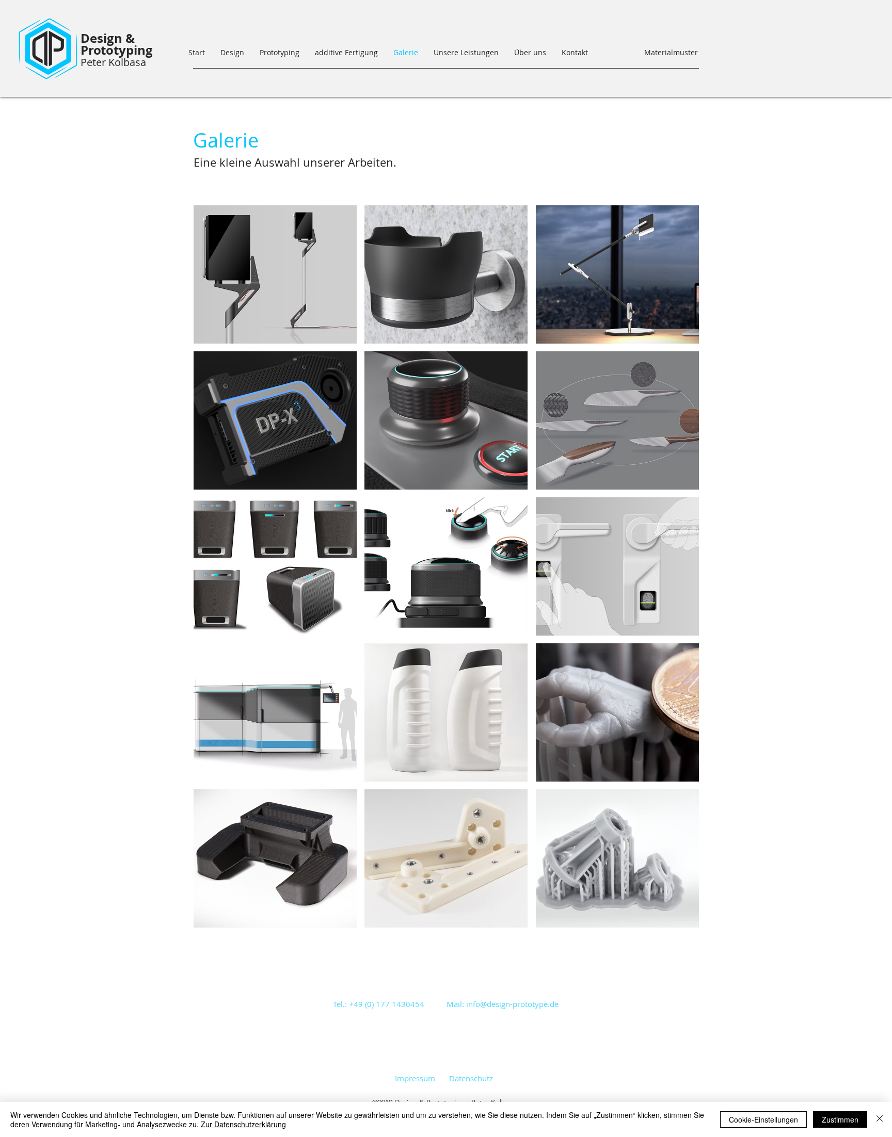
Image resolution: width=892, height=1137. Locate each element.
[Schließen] (879, 1119)
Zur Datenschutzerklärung (243, 1124)
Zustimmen (840, 1119)
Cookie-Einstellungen (763, 1119)
